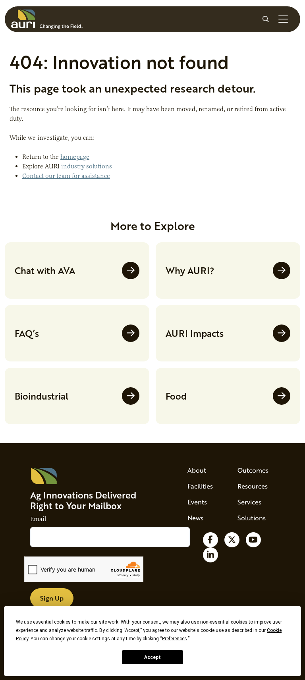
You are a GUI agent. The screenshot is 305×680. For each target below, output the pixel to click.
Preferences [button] (174, 638)
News (195, 517)
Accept (152, 657)
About (196, 470)
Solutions (251, 517)
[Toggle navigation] (283, 19)
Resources (252, 486)
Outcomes (252, 470)
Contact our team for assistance (66, 176)
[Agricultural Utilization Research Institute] (47, 19)
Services (249, 501)
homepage (74, 157)
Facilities (200, 486)
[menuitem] (203, 470)
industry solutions (86, 166)
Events (197, 501)
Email (38, 519)
